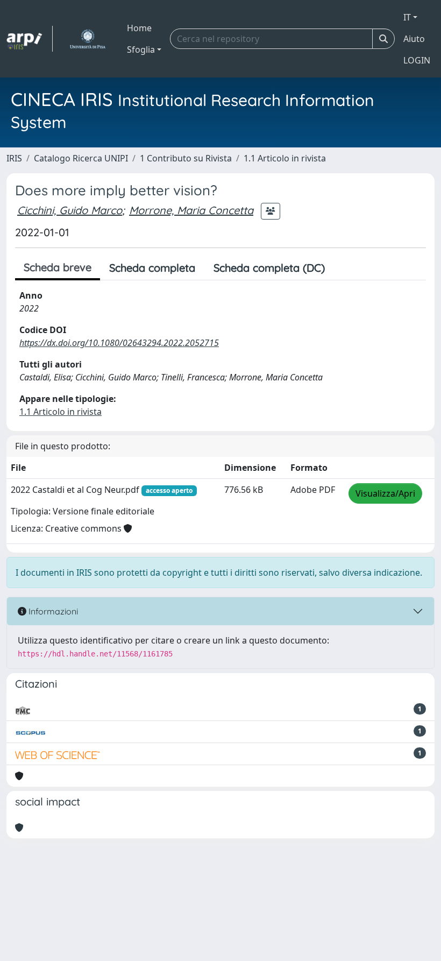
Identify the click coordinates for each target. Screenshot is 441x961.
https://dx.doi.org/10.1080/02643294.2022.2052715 (119, 343)
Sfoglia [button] (141, 49)
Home (139, 28)
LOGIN (416, 60)
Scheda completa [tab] (152, 267)
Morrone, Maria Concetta (191, 210)
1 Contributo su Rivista (186, 158)
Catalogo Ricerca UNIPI (81, 158)
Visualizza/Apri (385, 493)
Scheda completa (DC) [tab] (269, 267)
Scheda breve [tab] (57, 267)
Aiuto (414, 39)
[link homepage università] (87, 39)
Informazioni (52, 611)
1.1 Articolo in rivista (285, 158)
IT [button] (407, 17)
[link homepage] (29, 39)
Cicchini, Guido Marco (69, 210)
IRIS (14, 158)
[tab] (343, 268)
